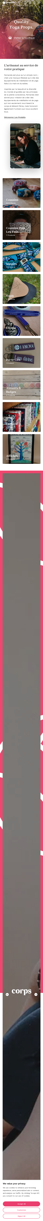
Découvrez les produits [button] (14, 117)
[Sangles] (21, 257)
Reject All (21, 1216)
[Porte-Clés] (21, 353)
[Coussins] (21, 193)
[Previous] (7, 994)
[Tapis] (21, 289)
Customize (21, 1210)
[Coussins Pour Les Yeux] (21, 225)
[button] (39, 3)
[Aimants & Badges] (21, 385)
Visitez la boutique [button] (24, 38)
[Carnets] (21, 417)
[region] (21, 1200)
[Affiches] (21, 449)
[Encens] (21, 321)
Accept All (22, 1204)
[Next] (35, 994)
